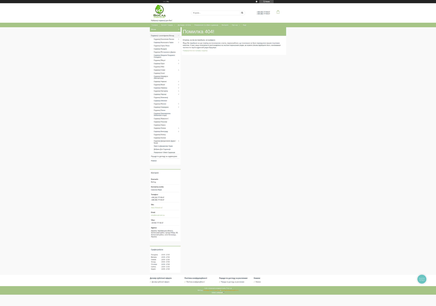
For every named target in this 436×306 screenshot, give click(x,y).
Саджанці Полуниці (160, 122)
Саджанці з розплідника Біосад (162, 35)
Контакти (225, 25)
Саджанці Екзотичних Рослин (164, 39)
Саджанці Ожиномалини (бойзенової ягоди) (162, 114)
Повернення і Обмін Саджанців (164, 152)
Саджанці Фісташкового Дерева (165, 52)
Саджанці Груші (159, 63)
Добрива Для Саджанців (162, 149)
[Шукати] (242, 13)
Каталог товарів (167, 25)
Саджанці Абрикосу (160, 88)
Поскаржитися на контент (211, 290)
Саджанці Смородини (161, 107)
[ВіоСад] (159, 11)
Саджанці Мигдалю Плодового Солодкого (164, 56)
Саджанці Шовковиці (161, 97)
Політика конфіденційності (195, 282)
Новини (154, 161)
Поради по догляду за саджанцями (164, 156)
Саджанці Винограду (161, 131)
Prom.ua (229, 288)
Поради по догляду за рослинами (232, 282)
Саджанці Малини (160, 104)
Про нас (235, 25)
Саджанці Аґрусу (160, 125)
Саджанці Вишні (159, 84)
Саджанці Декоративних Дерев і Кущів (165, 142)
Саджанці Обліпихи (160, 101)
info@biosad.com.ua (158, 215)
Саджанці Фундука (160, 49)
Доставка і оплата (184, 25)
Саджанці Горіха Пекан (162, 46)
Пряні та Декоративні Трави (163, 146)
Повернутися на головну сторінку (195, 50)
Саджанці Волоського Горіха (163, 42)
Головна (155, 25)
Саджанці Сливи (159, 70)
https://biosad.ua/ (156, 207)
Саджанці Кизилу (160, 134)
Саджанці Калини (160, 138)
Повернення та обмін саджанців (206, 25)
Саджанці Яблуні (159, 60)
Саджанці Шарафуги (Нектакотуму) (161, 77)
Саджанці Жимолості (161, 118)
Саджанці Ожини (159, 110)
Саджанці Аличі (159, 73)
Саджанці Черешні (160, 81)
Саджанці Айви (159, 67)
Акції (244, 25)
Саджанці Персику (160, 94)
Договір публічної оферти (160, 282)
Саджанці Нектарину (161, 91)
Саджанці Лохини (160, 128)
